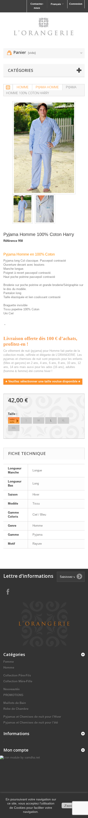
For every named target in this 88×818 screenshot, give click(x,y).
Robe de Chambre (15, 709)
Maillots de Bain (14, 703)
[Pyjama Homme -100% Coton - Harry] (22, 208)
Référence (10, 240)
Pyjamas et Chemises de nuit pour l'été (30, 722)
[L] (51, 420)
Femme (8, 661)
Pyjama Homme (47, 87)
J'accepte (71, 805)
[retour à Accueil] (8, 87)
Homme (23, 87)
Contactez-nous (37, 5)
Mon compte (15, 750)
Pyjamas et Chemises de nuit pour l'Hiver (32, 716)
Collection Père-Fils (17, 675)
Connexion (75, 3)
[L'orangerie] (44, 26)
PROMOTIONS (13, 695)
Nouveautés (11, 689)
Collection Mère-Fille (17, 681)
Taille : (13, 414)
